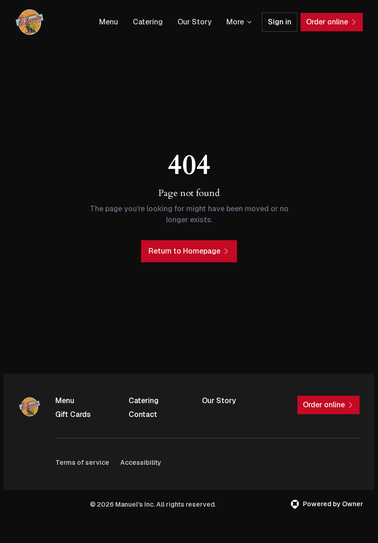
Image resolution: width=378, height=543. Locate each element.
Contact (143, 414)
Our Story (194, 22)
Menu (108, 22)
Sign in (279, 22)
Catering (148, 22)
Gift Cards (73, 414)
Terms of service (82, 462)
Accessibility (140, 462)
